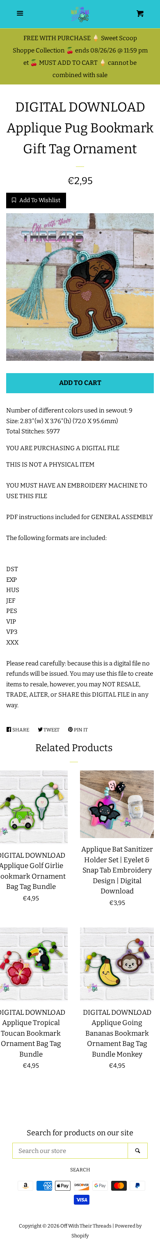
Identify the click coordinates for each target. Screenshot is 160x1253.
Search (80, 1170)
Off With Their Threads (86, 1226)
